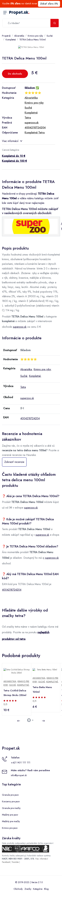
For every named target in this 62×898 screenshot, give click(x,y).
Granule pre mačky (11, 808)
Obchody (18, 889)
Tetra (23, 387)
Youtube (15, 862)
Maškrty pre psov (10, 814)
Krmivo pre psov (10, 828)
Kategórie (37, 889)
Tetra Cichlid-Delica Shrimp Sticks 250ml (14, 693)
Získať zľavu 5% (49, 3)
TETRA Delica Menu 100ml (32, 39)
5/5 (5, 704)
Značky (27, 889)
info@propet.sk (19, 775)
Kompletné (11, 39)
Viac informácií (10, 141)
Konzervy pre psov (11, 801)
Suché (50, 35)
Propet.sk (19, 12)
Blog (46, 889)
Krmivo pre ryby (35, 35)
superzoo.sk (19, 327)
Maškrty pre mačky (11, 821)
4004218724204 (30, 418)
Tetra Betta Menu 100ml (42, 689)
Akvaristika (19, 35)
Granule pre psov (10, 794)
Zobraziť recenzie (14, 462)
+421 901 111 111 (20, 762)
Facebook (6, 862)
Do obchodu (15, 74)
